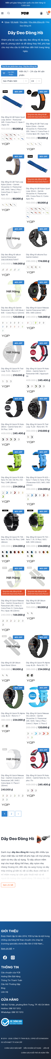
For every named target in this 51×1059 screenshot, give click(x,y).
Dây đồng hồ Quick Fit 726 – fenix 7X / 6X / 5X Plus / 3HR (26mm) (12, 539)
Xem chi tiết (6, 948)
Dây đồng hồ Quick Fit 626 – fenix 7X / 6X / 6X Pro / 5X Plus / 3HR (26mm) (12, 480)
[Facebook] (5, 957)
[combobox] (33, 81)
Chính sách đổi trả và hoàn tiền (35, 1053)
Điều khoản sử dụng (32, 1048)
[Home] (2, 22)
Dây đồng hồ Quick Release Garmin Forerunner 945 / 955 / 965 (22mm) (37, 310)
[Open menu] (2, 13)
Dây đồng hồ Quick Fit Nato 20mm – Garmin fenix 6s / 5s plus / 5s (37, 777)
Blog (3, 988)
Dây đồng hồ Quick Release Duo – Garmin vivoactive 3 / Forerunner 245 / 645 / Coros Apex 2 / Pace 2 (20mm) (12, 780)
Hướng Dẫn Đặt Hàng (10, 976)
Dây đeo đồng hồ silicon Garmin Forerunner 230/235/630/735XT (11, 257)
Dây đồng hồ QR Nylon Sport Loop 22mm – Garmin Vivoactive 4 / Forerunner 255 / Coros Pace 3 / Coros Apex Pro (38, 193)
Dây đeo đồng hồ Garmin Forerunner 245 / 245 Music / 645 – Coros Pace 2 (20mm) (13, 310)
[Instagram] (13, 957)
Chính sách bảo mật (13, 1048)
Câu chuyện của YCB (10, 972)
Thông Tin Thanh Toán (11, 980)
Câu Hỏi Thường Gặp (10, 984)
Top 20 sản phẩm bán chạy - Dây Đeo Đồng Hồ (19, 66)
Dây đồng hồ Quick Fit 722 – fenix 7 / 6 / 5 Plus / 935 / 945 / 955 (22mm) (37, 539)
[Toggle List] (39, 81)
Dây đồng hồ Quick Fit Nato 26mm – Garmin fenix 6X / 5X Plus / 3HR (12, 426)
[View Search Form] (8, 13)
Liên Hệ (4, 992)
